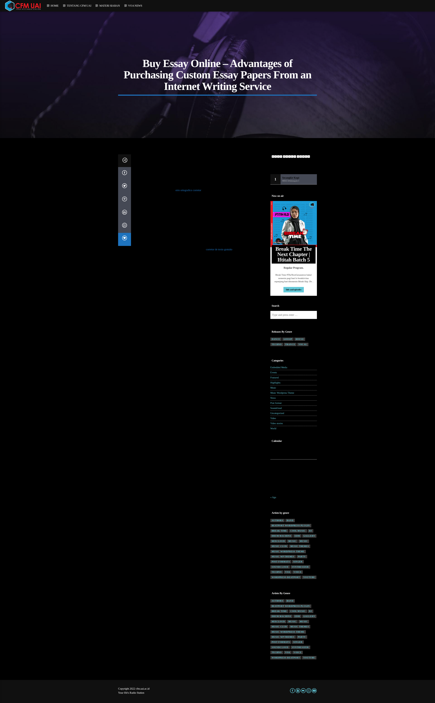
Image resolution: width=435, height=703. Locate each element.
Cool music (298, 531)
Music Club (279, 546)
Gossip (288, 339)
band (290, 520)
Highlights (275, 382)
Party (302, 556)
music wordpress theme (288, 551)
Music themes (299, 546)
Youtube (309, 577)
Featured (274, 377)
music (292, 541)
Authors (277, 520)
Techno (277, 344)
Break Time (279, 531)
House (300, 339)
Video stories (276, 423)
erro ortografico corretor (188, 190)
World (273, 428)
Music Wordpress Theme (282, 393)
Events (273, 372)
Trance (290, 344)
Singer (297, 562)
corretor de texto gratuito (219, 249)
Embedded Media (278, 367)
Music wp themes (283, 556)
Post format (276, 403)
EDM (297, 536)
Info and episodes (293, 289)
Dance (276, 339)
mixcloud (278, 541)
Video (273, 418)
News (273, 398)
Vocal (303, 344)
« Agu (273, 497)
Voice (297, 572)
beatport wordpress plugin (291, 525)
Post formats (281, 562)
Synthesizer (300, 567)
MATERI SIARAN (109, 5)
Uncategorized (277, 413)
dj (310, 531)
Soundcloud (276, 408)
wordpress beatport (286, 577)
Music (273, 388)
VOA (287, 572)
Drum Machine (281, 536)
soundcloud (280, 567)
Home (55, 5)
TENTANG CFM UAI (79, 5)
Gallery (309, 536)
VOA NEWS (135, 5)
